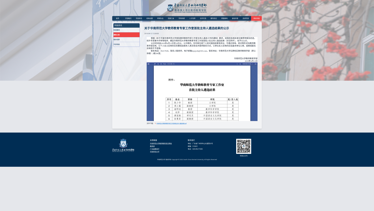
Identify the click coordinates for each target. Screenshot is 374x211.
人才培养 (192, 18)
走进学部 (246, 18)
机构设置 (149, 18)
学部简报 (116, 44)
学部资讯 (139, 18)
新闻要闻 (116, 30)
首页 (117, 18)
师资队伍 (160, 18)
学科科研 (182, 18)
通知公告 (116, 35)
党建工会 (171, 18)
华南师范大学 (154, 152)
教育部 (152, 146)
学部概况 (128, 18)
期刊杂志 (214, 18)
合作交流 (203, 18)
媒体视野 (116, 39)
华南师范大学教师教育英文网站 (161, 143)
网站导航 (257, 18)
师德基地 (224, 18)
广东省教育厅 (154, 149)
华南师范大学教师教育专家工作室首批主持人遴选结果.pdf (171, 123)
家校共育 (235, 18)
